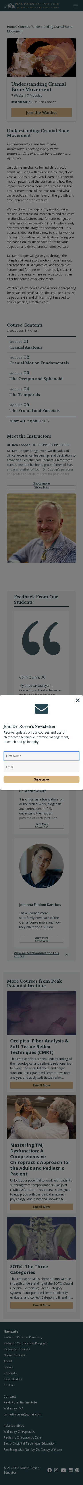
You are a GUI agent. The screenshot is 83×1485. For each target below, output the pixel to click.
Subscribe (41, 779)
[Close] (77, 700)
